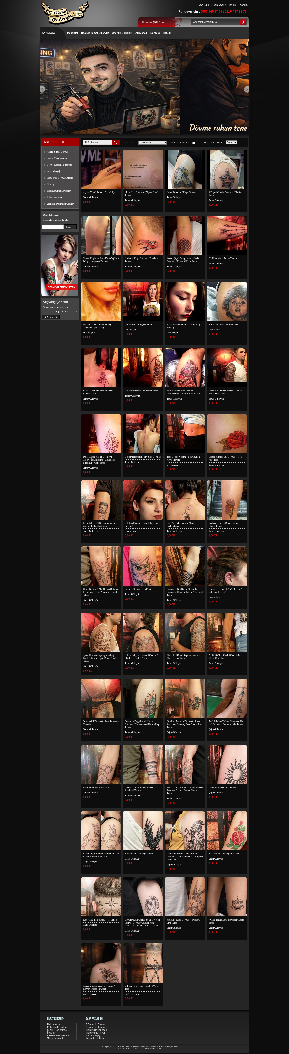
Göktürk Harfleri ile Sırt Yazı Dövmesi (143, 456)
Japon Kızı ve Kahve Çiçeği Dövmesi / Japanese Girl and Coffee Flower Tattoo (185, 790)
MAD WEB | (135, 1049)
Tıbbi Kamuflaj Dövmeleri (59, 190)
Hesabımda (147, 22)
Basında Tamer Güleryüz (95, 33)
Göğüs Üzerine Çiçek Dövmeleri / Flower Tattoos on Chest (99, 987)
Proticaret (156, 1049)
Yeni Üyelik (220, 5)
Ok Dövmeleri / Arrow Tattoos (223, 258)
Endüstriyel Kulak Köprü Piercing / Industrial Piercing (225, 590)
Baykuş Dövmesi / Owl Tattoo (139, 589)
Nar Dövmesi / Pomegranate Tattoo (225, 853)
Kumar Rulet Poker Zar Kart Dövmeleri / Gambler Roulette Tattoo (184, 392)
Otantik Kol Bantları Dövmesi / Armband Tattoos (139, 789)
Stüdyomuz (141, 33)
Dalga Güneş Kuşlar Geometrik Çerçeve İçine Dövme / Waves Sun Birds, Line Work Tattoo (99, 459)
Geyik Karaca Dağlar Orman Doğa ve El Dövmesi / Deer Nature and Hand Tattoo (100, 592)
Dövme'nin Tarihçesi (97, 1027)
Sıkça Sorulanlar (56, 1038)
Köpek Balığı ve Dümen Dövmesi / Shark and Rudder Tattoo (141, 657)
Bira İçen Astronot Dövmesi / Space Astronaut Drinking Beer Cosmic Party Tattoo (185, 724)
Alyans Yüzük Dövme (57, 151)
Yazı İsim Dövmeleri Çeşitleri (60, 203)
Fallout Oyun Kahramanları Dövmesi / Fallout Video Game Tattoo (101, 855)
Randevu (155, 33)
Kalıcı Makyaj (53, 171)
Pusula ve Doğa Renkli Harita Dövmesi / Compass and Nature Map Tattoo (142, 724)
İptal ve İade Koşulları (58, 1035)
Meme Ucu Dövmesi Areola (60, 177)
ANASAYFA (48, 33)
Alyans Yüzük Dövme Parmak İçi (99, 192)
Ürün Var (159, 22)
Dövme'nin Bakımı (95, 1024)
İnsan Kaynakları (95, 1038)
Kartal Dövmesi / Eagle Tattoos (181, 192)
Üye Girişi (204, 5)
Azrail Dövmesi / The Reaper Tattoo (141, 390)
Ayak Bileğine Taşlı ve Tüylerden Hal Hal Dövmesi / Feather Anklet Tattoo (226, 723)
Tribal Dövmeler (54, 197)
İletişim (232, 5)
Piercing (50, 184)
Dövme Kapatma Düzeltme (59, 164)
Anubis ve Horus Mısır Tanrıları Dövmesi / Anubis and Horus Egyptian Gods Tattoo (185, 856)
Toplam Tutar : (66, 311)
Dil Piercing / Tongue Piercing (139, 324)
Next (246, 89)
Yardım (243, 5)
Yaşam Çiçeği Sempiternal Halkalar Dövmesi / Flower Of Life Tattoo (183, 260)
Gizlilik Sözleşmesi (57, 1030)
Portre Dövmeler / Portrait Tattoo (224, 324)
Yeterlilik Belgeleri (122, 33)
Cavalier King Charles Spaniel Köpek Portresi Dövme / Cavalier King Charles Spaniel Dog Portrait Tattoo (142, 922)
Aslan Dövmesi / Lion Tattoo (96, 787)
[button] (70, 226)
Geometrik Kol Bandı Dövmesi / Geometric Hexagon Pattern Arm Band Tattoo (185, 592)
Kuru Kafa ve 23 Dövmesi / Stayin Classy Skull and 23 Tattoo (99, 524)
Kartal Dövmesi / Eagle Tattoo (139, 853)
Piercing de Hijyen (96, 1032)
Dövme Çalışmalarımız (57, 158)
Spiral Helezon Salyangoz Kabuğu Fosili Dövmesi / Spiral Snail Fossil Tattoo (99, 658)
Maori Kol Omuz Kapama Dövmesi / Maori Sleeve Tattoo (226, 392)
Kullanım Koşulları (57, 1027)
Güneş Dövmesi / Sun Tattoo (222, 787)
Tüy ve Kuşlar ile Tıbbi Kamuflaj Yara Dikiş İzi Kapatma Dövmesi (101, 260)
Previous (42, 89)
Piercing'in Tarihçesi (96, 1030)
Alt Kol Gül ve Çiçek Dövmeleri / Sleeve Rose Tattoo (224, 657)
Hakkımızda (53, 1024)
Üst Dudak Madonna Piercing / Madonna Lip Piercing (97, 326)
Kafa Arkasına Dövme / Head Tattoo (100, 919)
